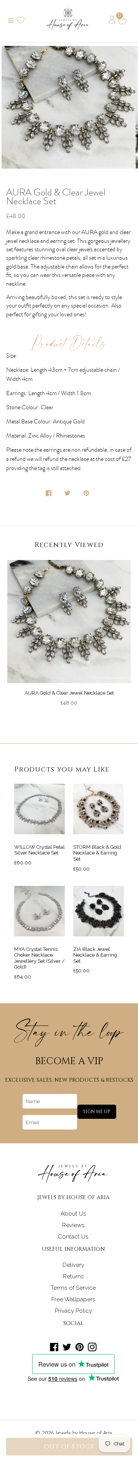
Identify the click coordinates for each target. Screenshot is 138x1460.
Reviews (73, 1225)
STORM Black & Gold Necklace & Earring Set (97, 853)
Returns (73, 1276)
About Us (73, 1213)
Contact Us (73, 1236)
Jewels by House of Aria (84, 1432)
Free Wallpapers (73, 1299)
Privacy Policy (73, 1310)
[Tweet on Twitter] (68, 494)
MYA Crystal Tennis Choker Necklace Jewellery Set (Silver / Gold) (39, 958)
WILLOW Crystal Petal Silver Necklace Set (39, 850)
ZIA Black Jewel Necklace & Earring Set (95, 955)
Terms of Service (73, 1287)
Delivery (73, 1264)
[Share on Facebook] (49, 494)
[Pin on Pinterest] (87, 494)
